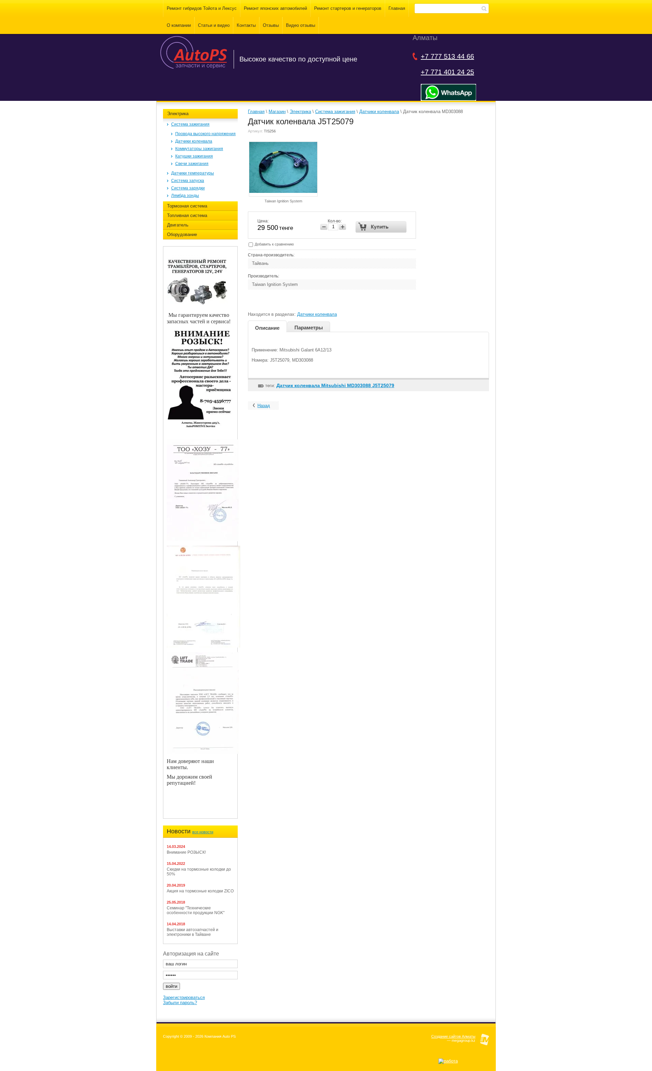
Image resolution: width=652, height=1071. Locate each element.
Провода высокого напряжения (205, 133)
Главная (396, 8)
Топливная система (187, 215)
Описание (267, 328)
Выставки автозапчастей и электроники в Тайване (192, 932)
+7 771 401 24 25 (447, 72)
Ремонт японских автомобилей (275, 8)
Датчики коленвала (193, 141)
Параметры (308, 327)
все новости (202, 832)
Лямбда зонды (185, 195)
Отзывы (271, 25)
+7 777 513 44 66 (447, 56)
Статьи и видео (214, 25)
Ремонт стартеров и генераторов (347, 8)
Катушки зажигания (194, 156)
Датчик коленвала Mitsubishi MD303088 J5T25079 (335, 385)
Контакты (246, 25)
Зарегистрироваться (184, 997)
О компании (179, 25)
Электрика (177, 113)
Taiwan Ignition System (283, 201)
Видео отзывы (300, 25)
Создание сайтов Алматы (453, 1036)
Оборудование (182, 234)
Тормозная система (187, 205)
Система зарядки (188, 188)
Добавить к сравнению (274, 244)
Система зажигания (190, 124)
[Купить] (381, 227)
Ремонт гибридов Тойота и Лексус (202, 8)
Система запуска (187, 180)
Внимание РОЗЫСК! (186, 852)
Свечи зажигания (192, 163)
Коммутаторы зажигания (199, 148)
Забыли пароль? (180, 1002)
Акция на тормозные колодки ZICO (200, 891)
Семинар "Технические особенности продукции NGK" (195, 910)
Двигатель (177, 225)
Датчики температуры (192, 173)
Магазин (277, 111)
